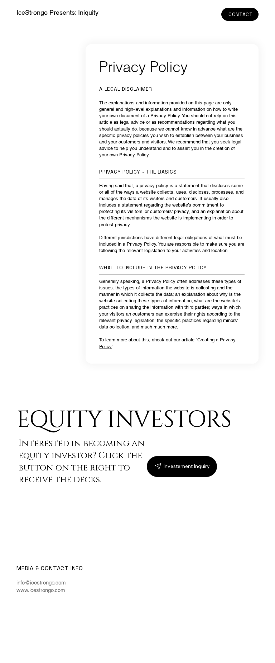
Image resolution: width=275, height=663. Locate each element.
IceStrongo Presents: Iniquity (57, 12)
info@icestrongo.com (41, 582)
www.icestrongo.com (40, 590)
